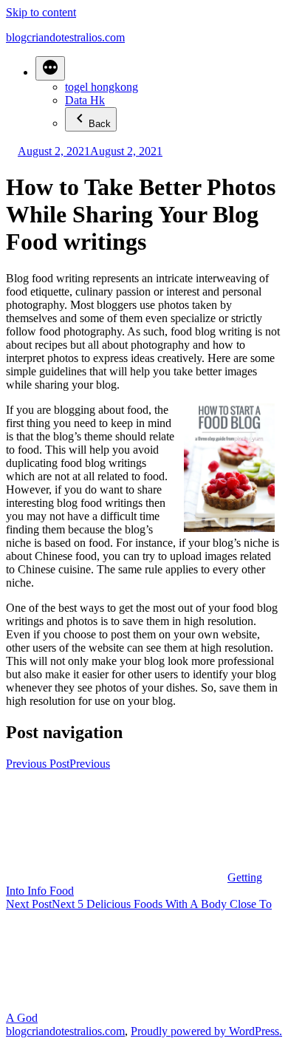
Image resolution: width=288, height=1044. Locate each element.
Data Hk (85, 100)
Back (100, 123)
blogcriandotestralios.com (65, 37)
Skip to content (41, 12)
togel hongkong (101, 87)
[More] (50, 68)
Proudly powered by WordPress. (206, 1031)
